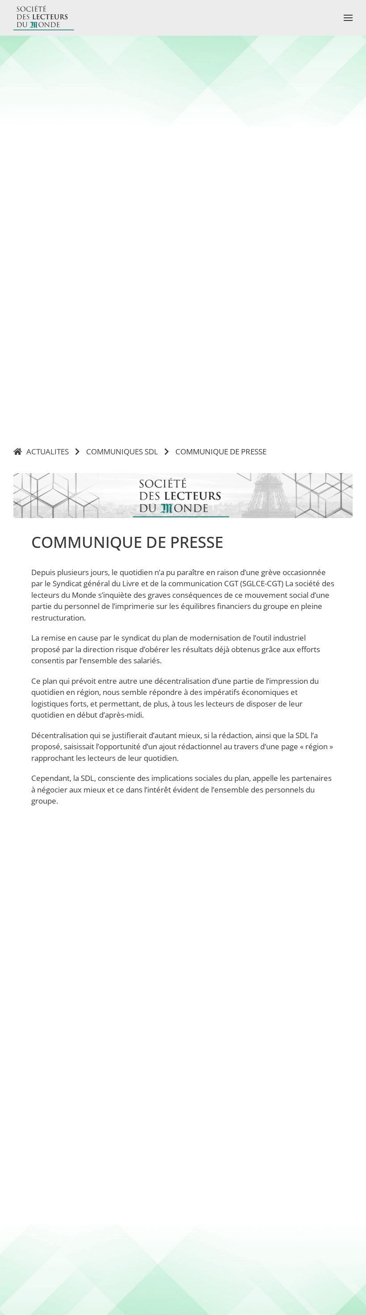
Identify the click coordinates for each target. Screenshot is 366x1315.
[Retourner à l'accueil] (43, 18)
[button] (348, 18)
